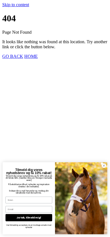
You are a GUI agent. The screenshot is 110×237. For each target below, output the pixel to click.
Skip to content (15, 4)
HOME (31, 56)
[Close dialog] (104, 165)
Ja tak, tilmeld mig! (29, 217)
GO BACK (12, 56)
